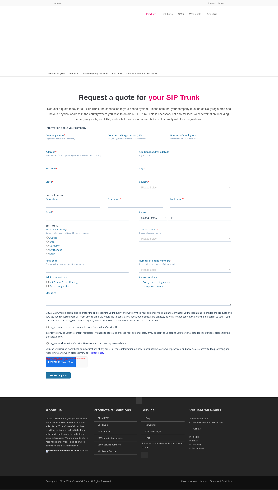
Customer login (153, 431)
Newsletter (150, 425)
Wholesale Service (107, 451)
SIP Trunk (103, 425)
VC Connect (104, 431)
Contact (57, 3)
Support (212, 3)
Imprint (203, 481)
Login (221, 3)
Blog (147, 418)
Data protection (189, 481)
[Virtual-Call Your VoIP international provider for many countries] (62, 14)
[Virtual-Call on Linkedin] (229, 3)
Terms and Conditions (221, 481)
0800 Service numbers (109, 444)
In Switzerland (196, 448)
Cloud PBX (103, 418)
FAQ (147, 438)
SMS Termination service (110, 438)
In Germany (195, 444)
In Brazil (193, 440)
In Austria (194, 436)
